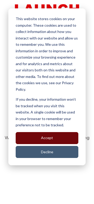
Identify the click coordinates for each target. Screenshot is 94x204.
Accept (47, 137)
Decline (47, 152)
